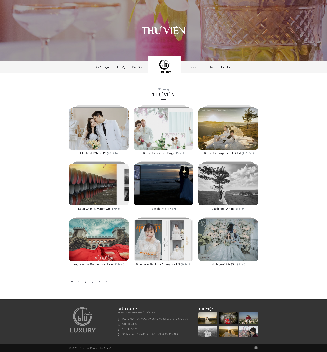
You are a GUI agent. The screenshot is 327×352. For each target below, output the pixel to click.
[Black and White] (228, 187)
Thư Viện (192, 67)
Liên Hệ (226, 67)
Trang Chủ (164, 67)
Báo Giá (137, 67)
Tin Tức (209, 67)
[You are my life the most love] (99, 243)
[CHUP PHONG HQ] (99, 131)
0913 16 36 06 (129, 329)
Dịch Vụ (120, 67)
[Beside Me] (163, 187)
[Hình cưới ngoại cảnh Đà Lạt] (228, 131)
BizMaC (107, 348)
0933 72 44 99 (129, 324)
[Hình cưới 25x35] (228, 243)
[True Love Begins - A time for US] (163, 243)
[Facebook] (256, 348)
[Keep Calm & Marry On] (99, 187)
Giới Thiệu (102, 67)
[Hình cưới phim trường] (163, 131)
